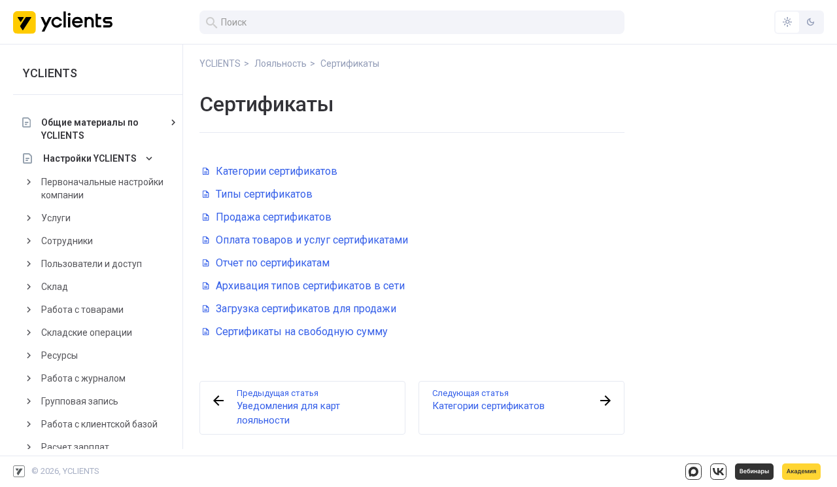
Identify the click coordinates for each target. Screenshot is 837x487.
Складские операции (86, 332)
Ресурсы (59, 355)
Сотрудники (67, 241)
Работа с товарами (82, 309)
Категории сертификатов (276, 171)
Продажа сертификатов (274, 217)
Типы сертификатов (264, 194)
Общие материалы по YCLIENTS (90, 129)
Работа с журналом (83, 378)
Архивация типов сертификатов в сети (310, 286)
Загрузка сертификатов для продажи (306, 308)
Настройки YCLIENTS (90, 158)
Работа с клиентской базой (99, 424)
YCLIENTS (50, 73)
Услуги (56, 218)
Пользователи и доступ (91, 264)
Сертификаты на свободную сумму (302, 331)
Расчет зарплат (75, 447)
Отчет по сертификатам (273, 263)
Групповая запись (79, 401)
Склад (54, 286)
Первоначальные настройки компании (102, 188)
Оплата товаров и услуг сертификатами (312, 240)
